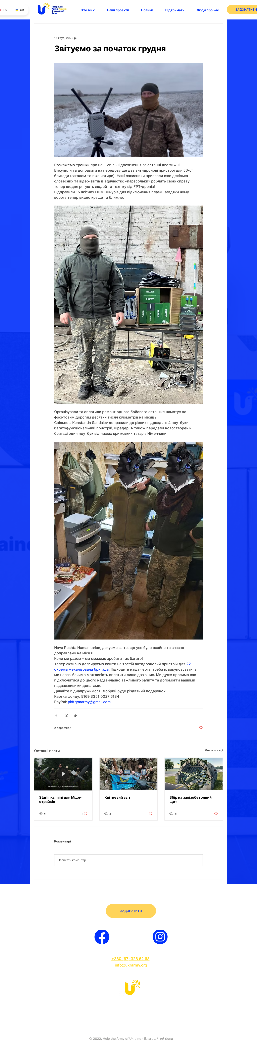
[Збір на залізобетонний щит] (194, 774)
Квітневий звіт (117, 797)
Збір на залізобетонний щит (190, 799)
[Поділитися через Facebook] (56, 715)
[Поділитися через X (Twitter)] (66, 715)
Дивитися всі (214, 750)
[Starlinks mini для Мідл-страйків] (63, 774)
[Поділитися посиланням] (76, 715)
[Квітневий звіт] (129, 774)
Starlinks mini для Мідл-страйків (60, 799)
